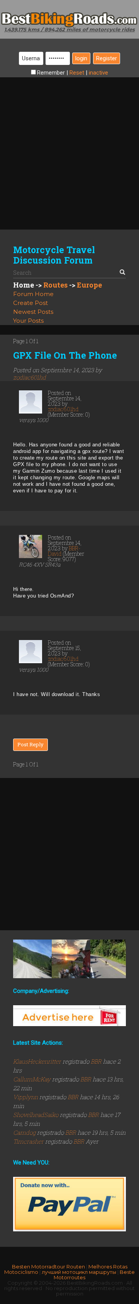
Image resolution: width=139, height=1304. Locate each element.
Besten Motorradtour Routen (48, 1266)
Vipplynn (26, 1097)
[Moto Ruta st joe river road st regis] (32, 959)
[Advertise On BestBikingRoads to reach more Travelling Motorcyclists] (69, 1015)
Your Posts (28, 320)
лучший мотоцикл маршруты (79, 1272)
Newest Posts (33, 311)
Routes (55, 284)
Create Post (30, 302)
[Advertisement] (69, 146)
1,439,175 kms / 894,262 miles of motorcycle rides (69, 29)
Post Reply (30, 744)
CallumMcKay (32, 1079)
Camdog (25, 1132)
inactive (98, 72)
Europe (89, 284)
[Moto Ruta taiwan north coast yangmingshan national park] (109, 959)
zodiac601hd (29, 377)
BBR (96, 1061)
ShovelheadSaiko (36, 1114)
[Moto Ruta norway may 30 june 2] (71, 959)
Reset (77, 72)
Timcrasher (29, 1141)
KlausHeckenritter (38, 1061)
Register (106, 58)
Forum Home (33, 294)
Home (23, 284)
